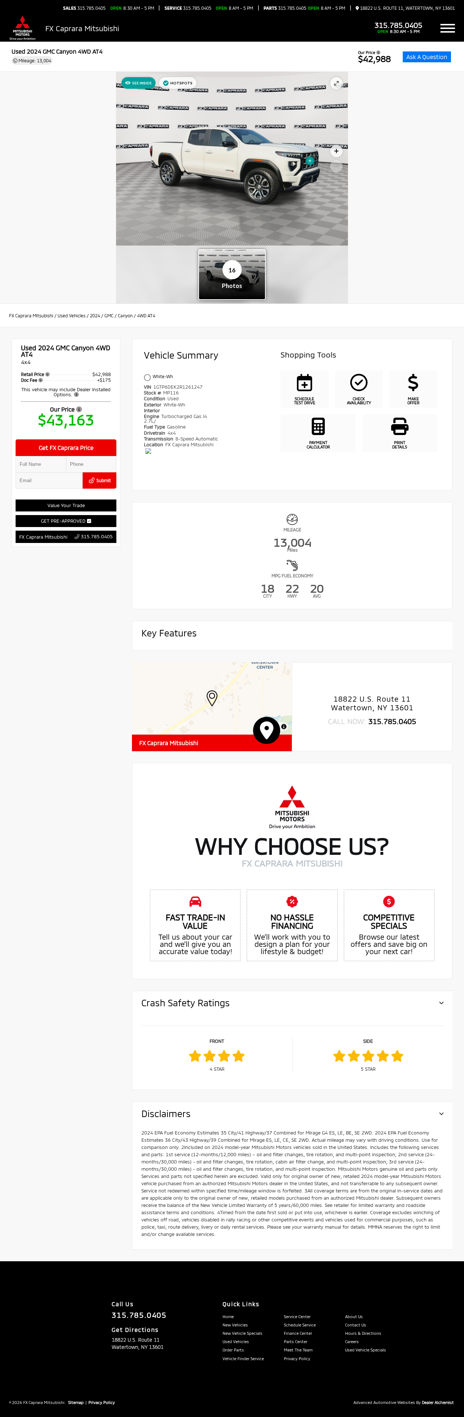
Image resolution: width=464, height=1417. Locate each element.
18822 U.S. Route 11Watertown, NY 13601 (372, 703)
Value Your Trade (66, 505)
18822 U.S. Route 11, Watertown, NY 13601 (407, 8)
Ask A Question (426, 56)
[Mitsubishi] (22, 28)
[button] (212, 698)
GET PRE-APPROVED (64, 521)
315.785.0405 (84, 8)
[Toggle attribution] (283, 726)
